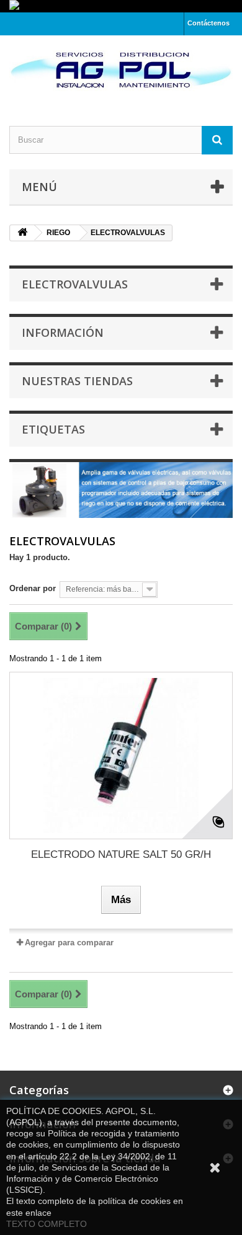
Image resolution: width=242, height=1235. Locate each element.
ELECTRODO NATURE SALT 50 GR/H (121, 854)
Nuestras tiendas (77, 380)
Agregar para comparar (69, 942)
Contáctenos (208, 23)
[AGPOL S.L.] (121, 70)
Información (63, 332)
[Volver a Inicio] (22, 233)
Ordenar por (32, 588)
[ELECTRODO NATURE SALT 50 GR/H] (121, 755)
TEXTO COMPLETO (46, 1224)
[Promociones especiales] (121, 6)
